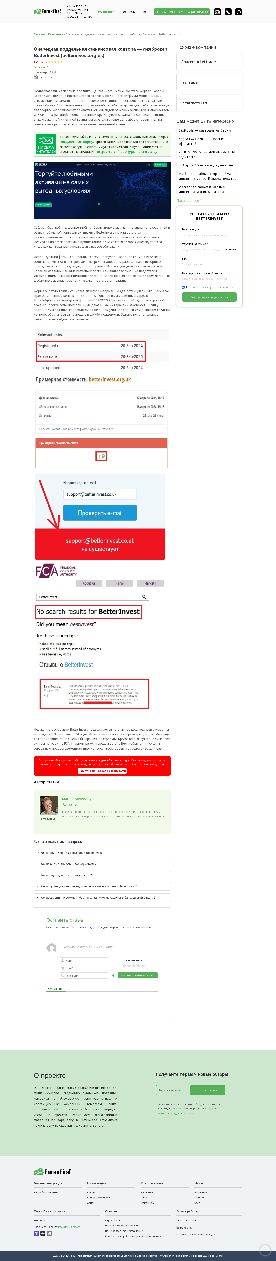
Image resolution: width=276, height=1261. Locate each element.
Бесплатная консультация (209, 297)
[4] (138, 965)
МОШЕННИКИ (106, 11)
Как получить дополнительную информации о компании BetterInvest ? (89, 886)
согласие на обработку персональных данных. (212, 287)
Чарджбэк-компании (46, 1192)
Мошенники (201, 1192)
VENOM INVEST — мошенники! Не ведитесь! (206, 154)
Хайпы (91, 1203)
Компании (55, 34)
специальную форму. (77, 141)
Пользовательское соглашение (124, 1230)
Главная (39, 34)
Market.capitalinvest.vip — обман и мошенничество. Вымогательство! (207, 176)
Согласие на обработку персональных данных (133, 1236)
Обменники (148, 1203)
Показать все (188, 200)
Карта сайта (112, 1220)
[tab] (102, 853)
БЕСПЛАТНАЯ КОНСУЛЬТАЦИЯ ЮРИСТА (182, 12)
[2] (129, 965)
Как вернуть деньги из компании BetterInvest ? (72, 852)
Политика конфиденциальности (175, 1113)
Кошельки (147, 1192)
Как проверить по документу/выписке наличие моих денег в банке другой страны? (98, 897)
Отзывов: (40, 67)
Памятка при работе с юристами (102, 771)
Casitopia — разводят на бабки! (205, 130)
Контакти (200, 1197)
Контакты (129, 12)
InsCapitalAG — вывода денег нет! (206, 165)
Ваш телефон (192, 229)
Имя (186, 258)
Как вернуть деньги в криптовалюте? (66, 875)
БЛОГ (144, 12)
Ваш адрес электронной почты (203, 273)
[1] (124, 965)
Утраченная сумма (195, 244)
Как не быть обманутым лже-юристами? (68, 864)
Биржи (145, 1197)
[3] (133, 965)
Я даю (209, 287)
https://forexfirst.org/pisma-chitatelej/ (127, 151)
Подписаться (208, 1090)
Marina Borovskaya (78, 798)
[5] (143, 965)
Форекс (91, 1192)
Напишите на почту (57, 1227)
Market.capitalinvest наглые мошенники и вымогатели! (201, 189)
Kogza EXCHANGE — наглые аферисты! (201, 141)
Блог (197, 1203)
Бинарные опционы (99, 1197)
